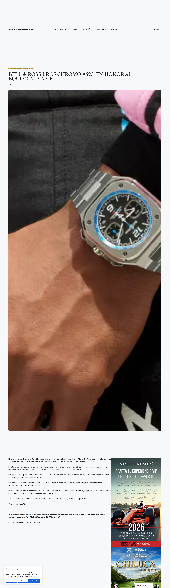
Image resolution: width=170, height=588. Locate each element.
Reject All (23, 580)
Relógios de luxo (27, 68)
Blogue (74, 29)
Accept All (34, 580)
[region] (23, 575)
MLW (31, 514)
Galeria (114, 29)
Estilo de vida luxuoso (15, 68)
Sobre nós (87, 29)
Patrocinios (101, 29)
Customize (12, 580)
